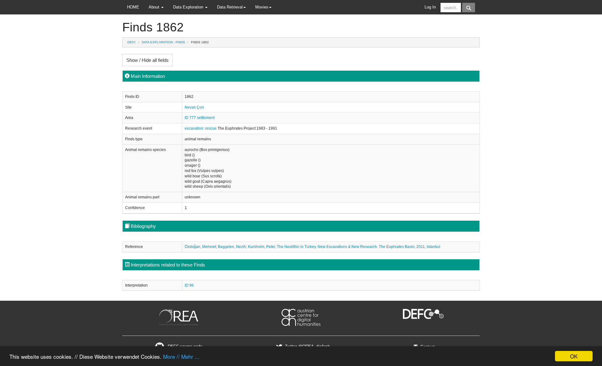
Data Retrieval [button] (230, 7)
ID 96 (189, 285)
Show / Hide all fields (147, 60)
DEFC (131, 42)
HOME (133, 7)
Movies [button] (261, 7)
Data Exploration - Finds (163, 42)
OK (574, 356)
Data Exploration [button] (188, 7)
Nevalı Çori (194, 107)
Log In (430, 7)
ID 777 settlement (199, 118)
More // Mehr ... (181, 356)
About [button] (155, 7)
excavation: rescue (201, 128)
